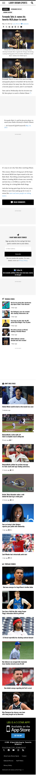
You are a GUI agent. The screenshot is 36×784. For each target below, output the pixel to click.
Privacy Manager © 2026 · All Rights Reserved (14, 747)
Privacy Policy (23, 260)
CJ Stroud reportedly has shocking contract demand (18, 638)
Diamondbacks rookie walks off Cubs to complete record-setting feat (13, 436)
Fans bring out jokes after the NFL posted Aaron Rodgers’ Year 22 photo (20, 321)
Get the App (18, 735)
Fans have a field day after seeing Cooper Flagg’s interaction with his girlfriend (14, 612)
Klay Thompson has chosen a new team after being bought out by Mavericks (13, 713)
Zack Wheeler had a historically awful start (14, 554)
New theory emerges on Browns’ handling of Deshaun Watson (19, 330)
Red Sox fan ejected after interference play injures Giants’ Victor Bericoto (21, 303)
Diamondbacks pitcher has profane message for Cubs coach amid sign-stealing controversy (16, 466)
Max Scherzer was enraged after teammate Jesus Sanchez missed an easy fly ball (14, 663)
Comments (25, 24)
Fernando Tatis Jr (17, 9)
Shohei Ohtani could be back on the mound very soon (17, 407)
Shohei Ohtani (8, 12)
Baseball (5, 9)
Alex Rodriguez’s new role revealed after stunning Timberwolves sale (20, 312)
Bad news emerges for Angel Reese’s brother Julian (18, 587)
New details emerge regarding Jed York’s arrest (18, 688)
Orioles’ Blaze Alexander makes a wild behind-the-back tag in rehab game (13, 496)
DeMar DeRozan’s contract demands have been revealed (18, 339)
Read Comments (19, 202)
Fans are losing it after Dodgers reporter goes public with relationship (13, 525)
